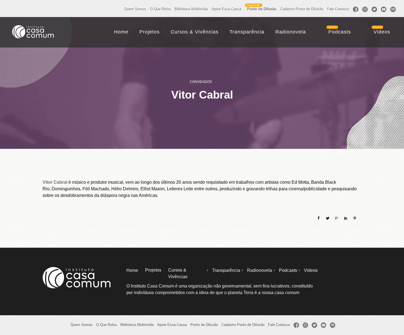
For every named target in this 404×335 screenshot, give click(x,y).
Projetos (149, 32)
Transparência (246, 32)
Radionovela (290, 32)
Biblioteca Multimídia (191, 9)
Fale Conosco (338, 9)
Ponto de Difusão (261, 9)
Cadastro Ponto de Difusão (301, 9)
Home (121, 32)
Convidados (201, 82)
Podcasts (339, 32)
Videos (381, 32)
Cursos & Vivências (194, 32)
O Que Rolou (160, 9)
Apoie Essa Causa (226, 9)
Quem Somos (135, 9)
